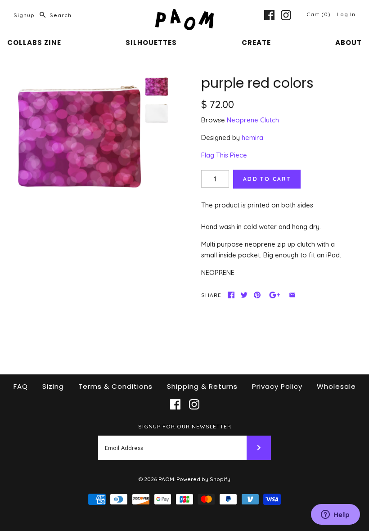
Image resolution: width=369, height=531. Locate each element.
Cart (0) (319, 14)
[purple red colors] (79, 136)
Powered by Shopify (203, 479)
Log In (346, 14)
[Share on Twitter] (244, 295)
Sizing (53, 386)
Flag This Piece (224, 155)
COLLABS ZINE (34, 42)
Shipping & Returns (202, 386)
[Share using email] (292, 295)
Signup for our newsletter (184, 426)
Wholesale (336, 386)
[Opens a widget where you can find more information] (335, 515)
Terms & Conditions (115, 386)
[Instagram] (286, 15)
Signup (24, 15)
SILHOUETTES (151, 42)
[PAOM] (184, 14)
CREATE (256, 42)
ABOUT (348, 42)
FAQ (21, 386)
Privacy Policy (277, 386)
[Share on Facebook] (231, 295)
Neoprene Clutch (253, 120)
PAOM (166, 479)
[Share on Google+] (275, 295)
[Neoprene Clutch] (156, 113)
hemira (252, 137)
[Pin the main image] (257, 295)
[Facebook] (269, 15)
